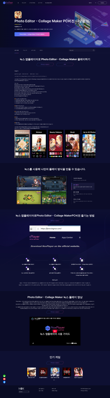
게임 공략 (24, 2)
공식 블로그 (41, 388)
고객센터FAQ (32, 2)
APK (65, 64)
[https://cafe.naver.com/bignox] (4, 376)
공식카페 (40, 2)
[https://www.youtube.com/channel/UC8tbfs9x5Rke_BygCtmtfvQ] (4, 379)
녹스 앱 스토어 (48, 2)
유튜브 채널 (54, 390)
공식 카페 (41, 390)
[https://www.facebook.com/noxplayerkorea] (4, 382)
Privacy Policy (84, 390)
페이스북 (54, 388)
